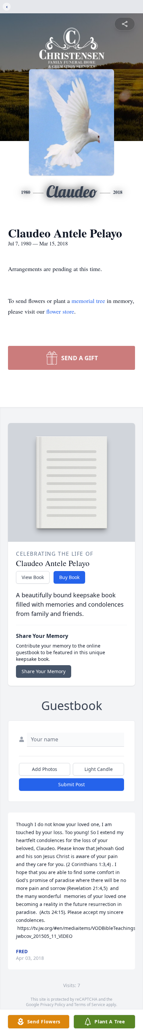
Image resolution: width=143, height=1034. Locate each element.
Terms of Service (89, 1004)
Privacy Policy (52, 1004)
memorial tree (88, 301)
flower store (60, 311)
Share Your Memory (44, 671)
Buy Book (69, 577)
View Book (33, 577)
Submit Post (71, 784)
